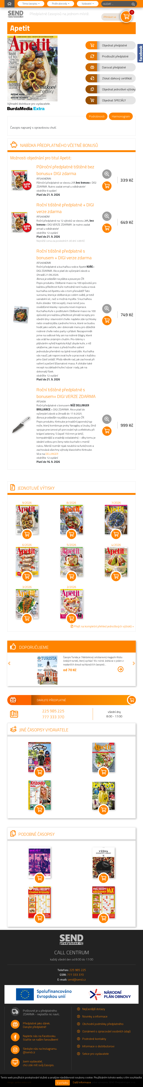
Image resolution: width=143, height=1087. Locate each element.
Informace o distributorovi (98, 1046)
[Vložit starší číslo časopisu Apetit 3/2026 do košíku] (27, 603)
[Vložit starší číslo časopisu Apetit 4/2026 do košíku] (116, 561)
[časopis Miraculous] (39, 756)
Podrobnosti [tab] (96, 116)
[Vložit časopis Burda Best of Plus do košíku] (104, 810)
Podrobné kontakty (94, 1038)
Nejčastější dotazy (93, 1009)
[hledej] (133, 4)
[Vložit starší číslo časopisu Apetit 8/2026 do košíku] (71, 519)
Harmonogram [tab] (121, 116)
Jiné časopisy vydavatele (43, 730)
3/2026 (27, 587)
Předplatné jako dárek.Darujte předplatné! (36, 1025)
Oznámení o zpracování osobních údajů (106, 1031)
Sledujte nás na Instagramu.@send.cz (40, 1050)
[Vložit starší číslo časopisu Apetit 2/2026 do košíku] (71, 603)
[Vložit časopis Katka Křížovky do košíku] (39, 810)
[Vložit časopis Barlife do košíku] (39, 878)
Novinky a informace (94, 1016)
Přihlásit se (110, 17)
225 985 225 (53, 711)
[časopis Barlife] (39, 862)
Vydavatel (87, 3)
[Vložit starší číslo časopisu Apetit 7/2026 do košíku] (116, 519)
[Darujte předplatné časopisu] (71, 700)
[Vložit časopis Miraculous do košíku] (39, 772)
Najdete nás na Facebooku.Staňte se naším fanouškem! (40, 1038)
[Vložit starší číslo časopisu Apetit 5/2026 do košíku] (71, 561)
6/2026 (27, 545)
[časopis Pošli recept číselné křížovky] (39, 902)
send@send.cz (77, 979)
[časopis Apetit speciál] (103, 757)
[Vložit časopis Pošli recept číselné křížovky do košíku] (39, 918)
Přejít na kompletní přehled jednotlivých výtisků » (103, 626)
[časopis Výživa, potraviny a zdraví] (103, 862)
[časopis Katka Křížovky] (39, 794)
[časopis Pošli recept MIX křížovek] (103, 902)
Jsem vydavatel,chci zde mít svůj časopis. (38, 1063)
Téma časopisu (30, 3)
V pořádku (62, 1083)
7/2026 (116, 502)
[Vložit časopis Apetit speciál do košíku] (104, 772)
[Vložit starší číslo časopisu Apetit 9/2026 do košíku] (27, 519)
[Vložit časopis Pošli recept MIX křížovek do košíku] (104, 918)
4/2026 (116, 545)
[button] (110, 45)
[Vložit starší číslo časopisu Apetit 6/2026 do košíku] (27, 561)
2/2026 (71, 587)
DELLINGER (51, 454)
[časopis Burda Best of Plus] (103, 795)
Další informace (82, 1082)
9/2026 (27, 502)
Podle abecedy (60, 3)
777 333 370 (53, 717)
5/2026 (71, 545)
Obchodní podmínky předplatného (102, 1024)
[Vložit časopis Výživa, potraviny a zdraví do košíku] (104, 878)
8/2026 (71, 502)
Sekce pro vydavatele (95, 1053)
